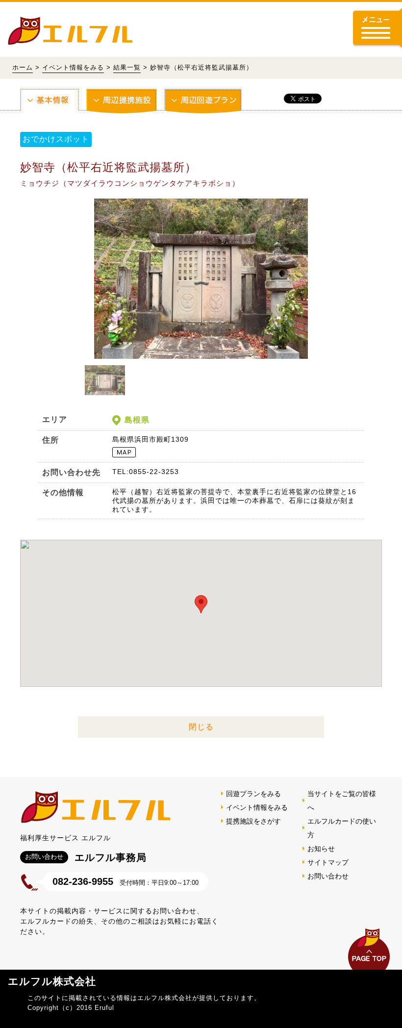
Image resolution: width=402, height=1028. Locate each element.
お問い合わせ (328, 876)
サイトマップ (328, 862)
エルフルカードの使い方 (341, 828)
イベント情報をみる (73, 67)
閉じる (201, 727)
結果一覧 (127, 67)
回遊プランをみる (253, 794)
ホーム (22, 67)
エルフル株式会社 (52, 981)
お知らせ (321, 848)
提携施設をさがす (253, 821)
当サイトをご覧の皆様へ (341, 800)
